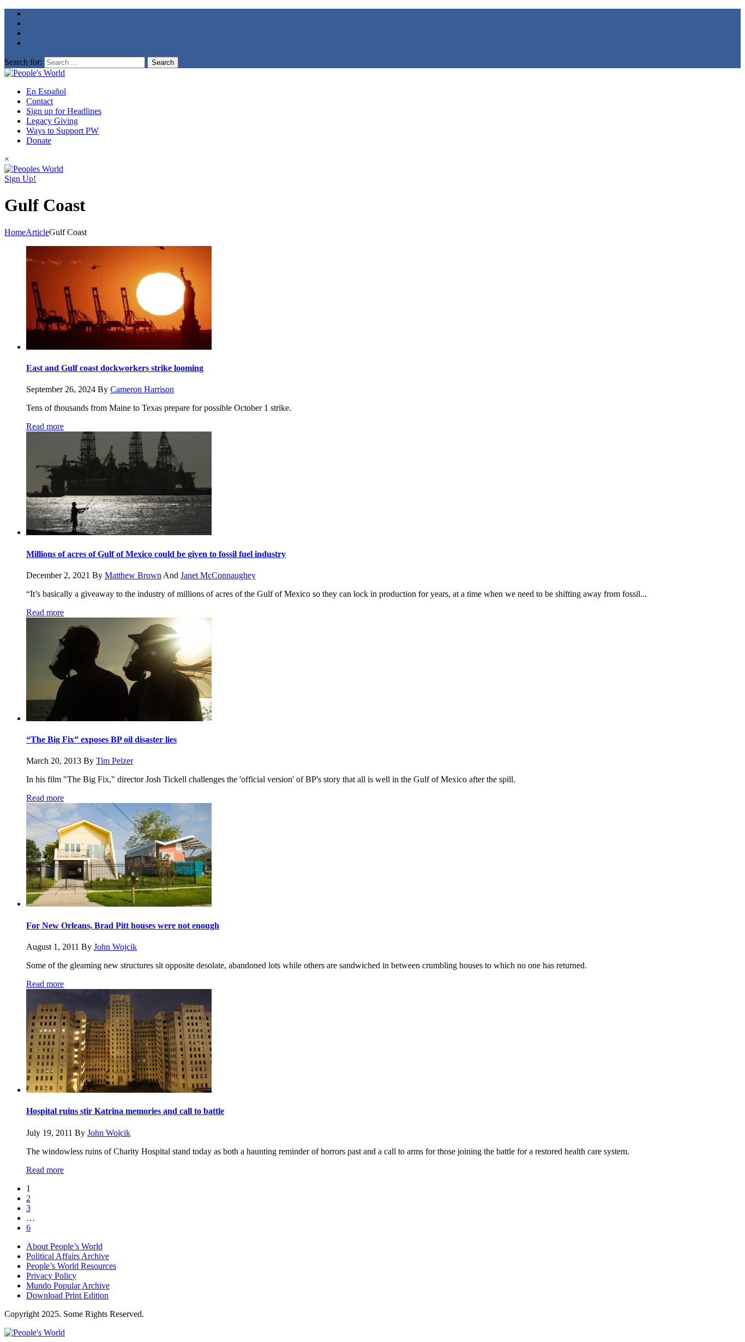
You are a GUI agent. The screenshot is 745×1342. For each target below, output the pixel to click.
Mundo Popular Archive (68, 1285)
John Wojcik (115, 946)
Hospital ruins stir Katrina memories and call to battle (125, 1111)
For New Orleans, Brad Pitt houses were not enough (122, 925)
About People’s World (64, 1246)
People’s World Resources (71, 1266)
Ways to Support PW (62, 130)
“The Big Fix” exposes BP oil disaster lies (101, 739)
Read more (45, 426)
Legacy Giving (52, 120)
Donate (38, 140)
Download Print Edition (67, 1295)
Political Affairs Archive (67, 1256)
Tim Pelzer (114, 760)
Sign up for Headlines (63, 111)
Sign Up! (20, 178)
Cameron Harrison (142, 389)
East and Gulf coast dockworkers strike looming (114, 368)
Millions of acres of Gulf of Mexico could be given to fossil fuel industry (156, 554)
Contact (39, 101)
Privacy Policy (51, 1275)
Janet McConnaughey (218, 575)
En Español (46, 91)
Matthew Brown (133, 575)
